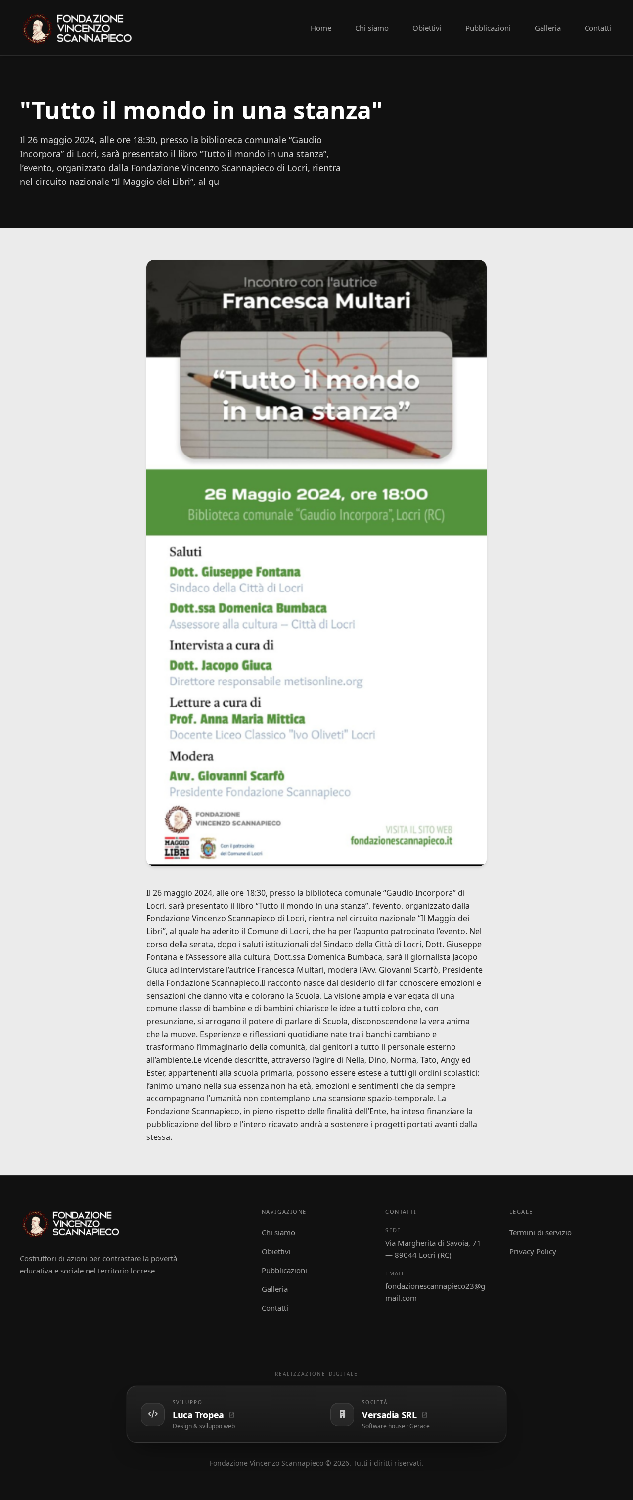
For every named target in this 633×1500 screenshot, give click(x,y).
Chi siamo (372, 28)
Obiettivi (427, 28)
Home (321, 28)
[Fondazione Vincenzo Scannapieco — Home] (79, 27)
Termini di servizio (540, 1232)
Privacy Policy (532, 1251)
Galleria (548, 28)
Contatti (598, 28)
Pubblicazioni (488, 28)
